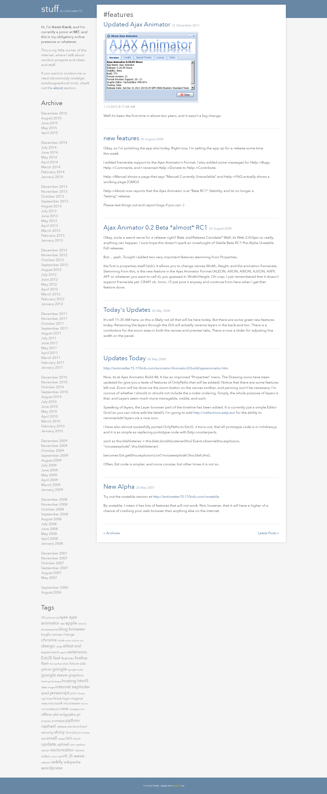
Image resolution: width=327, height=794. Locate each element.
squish (177, 785)
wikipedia (72, 762)
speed (62, 738)
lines (50, 699)
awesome (52, 630)
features (68, 658)
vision (54, 756)
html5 (83, 681)
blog (64, 629)
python (72, 720)
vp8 (60, 756)
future (75, 663)
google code (75, 669)
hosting (69, 681)
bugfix (46, 634)
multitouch (52, 709)
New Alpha (119, 486)
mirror (84, 703)
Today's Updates (126, 310)
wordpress (52, 768)
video (46, 756)
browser (77, 629)
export (64, 652)
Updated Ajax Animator (136, 24)
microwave (72, 703)
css (81, 640)
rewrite (72, 727)
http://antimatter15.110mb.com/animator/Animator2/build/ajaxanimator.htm (165, 368)
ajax (64, 617)
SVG (69, 738)
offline (47, 714)
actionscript (53, 617)
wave (79, 756)
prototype (58, 721)
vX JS (68, 756)
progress (46, 721)
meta (44, 704)
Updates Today (124, 358)
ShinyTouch (74, 733)
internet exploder (72, 687)
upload (63, 744)
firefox (81, 658)
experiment (50, 652)
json (74, 693)
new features (121, 138)
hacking (46, 681)
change (69, 634)
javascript (60, 693)
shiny (60, 732)
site (43, 739)
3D (43, 618)
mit (43, 709)
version (80, 750)
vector (45, 750)
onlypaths (68, 714)
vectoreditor (62, 750)
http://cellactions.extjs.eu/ (214, 412)
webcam (46, 762)
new (64, 709)
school (82, 726)
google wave (55, 675)
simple (85, 732)
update (49, 744)
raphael (49, 726)
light (44, 698)
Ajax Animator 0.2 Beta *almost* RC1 (155, 227)
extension (77, 652)
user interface (77, 744)
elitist (69, 646)
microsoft (55, 703)
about (58, 88)
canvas (57, 634)
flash (45, 663)
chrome (49, 640)
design (48, 646)
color (68, 640)
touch (77, 739)
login (66, 698)
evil (78, 646)
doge (59, 646)
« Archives (111, 533)
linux (57, 698)
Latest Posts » (268, 533)
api (63, 624)
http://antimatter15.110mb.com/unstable (186, 496)
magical (77, 698)
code (61, 640)
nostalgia (74, 709)
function (64, 664)
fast (57, 658)
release (62, 727)
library (81, 693)
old (56, 714)
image (51, 687)
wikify (57, 762)
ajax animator (59, 620)
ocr (82, 709)
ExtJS (47, 658)
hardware (56, 681)
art (43, 630)
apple (71, 623)
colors (76, 640)
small (52, 738)
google (60, 669)
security (47, 732)
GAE (83, 664)
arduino (82, 623)
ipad (45, 693)
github (46, 669)
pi (79, 714)
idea (44, 687)
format (54, 664)
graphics (76, 675)
